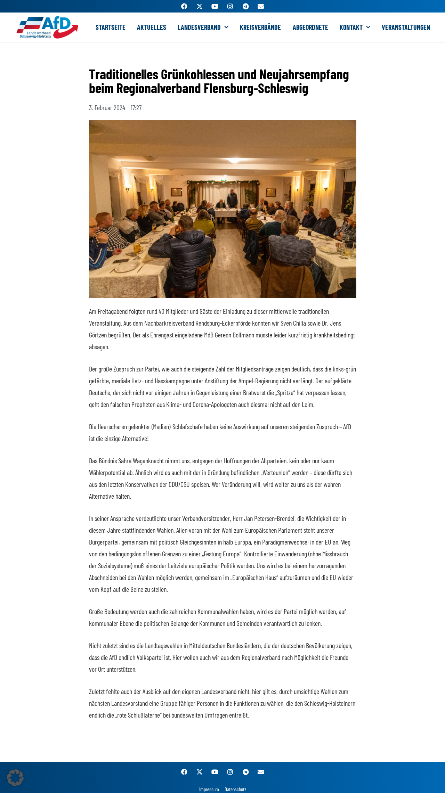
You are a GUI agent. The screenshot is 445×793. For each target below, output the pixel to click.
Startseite (111, 27)
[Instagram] (230, 6)
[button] (15, 777)
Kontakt (351, 27)
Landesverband (199, 27)
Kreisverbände (260, 27)
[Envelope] (260, 6)
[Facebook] (184, 6)
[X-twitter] (199, 6)
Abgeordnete (310, 27)
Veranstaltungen (406, 27)
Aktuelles (151, 27)
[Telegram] (245, 6)
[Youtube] (215, 6)
